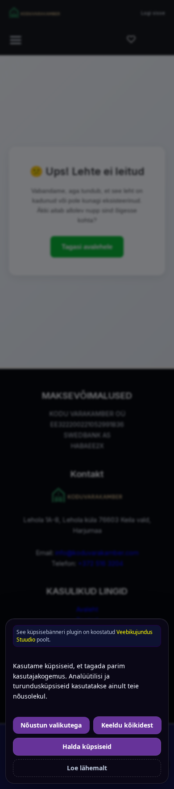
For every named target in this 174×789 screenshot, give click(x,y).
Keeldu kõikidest (127, 725)
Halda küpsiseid (87, 746)
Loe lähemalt (87, 768)
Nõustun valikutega (51, 725)
